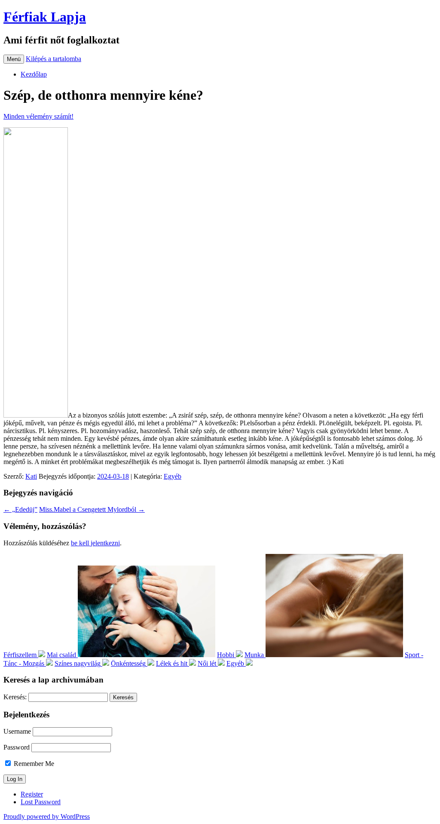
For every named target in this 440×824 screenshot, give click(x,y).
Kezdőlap (34, 74)
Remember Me (33, 763)
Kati (31, 476)
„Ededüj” (20, 509)
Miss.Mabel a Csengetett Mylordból (92, 509)
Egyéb (172, 476)
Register (32, 794)
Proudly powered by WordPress (46, 816)
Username (17, 731)
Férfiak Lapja (44, 17)
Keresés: (15, 697)
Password (16, 747)
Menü (14, 59)
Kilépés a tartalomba (53, 58)
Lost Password (41, 802)
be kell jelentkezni (95, 543)
